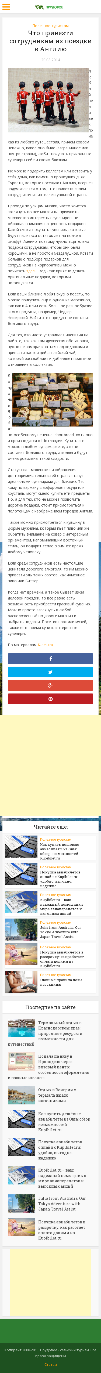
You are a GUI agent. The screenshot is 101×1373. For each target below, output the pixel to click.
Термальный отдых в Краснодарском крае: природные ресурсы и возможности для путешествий (45, 1033)
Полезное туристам (50, 25)
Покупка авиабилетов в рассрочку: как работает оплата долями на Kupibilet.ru (62, 959)
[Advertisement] (50, 765)
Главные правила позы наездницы (61, 982)
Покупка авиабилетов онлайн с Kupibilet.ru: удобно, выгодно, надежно (60, 879)
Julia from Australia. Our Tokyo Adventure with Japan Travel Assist (60, 932)
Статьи (50, 1364)
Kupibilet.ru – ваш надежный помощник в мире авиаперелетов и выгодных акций (61, 906)
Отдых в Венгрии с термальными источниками (57, 1095)
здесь (31, 270)
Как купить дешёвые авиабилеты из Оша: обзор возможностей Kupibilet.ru (59, 851)
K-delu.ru (45, 644)
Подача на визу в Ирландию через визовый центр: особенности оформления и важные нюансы (48, 1067)
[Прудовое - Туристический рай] (50, 6)
